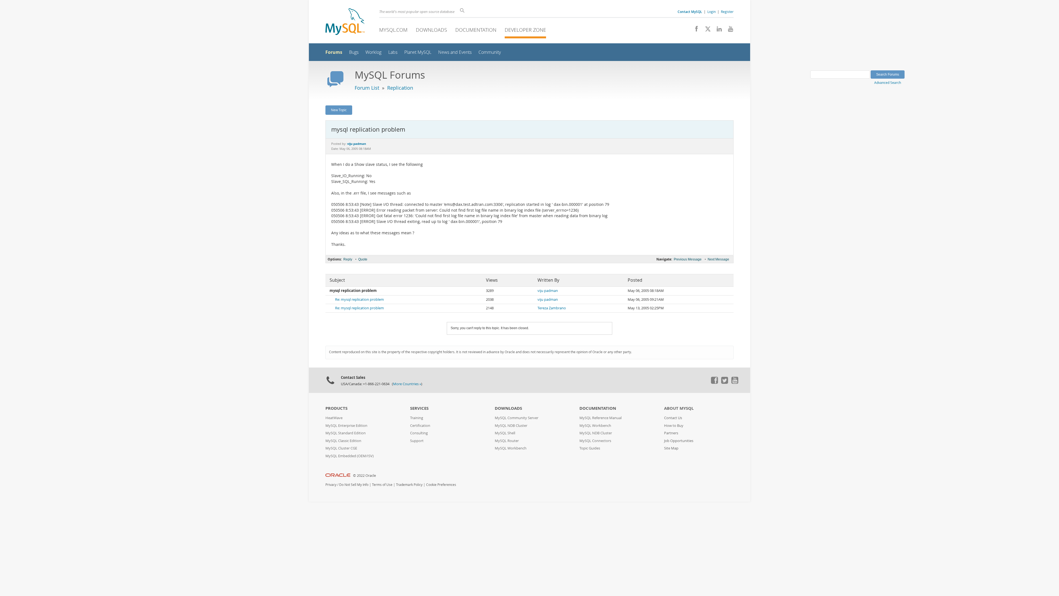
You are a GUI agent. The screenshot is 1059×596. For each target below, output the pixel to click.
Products (336, 408)
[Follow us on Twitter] (724, 382)
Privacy (330, 485)
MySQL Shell (505, 433)
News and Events (455, 52)
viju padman (547, 290)
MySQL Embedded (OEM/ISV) (349, 456)
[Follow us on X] (706, 30)
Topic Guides (589, 448)
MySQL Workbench (510, 448)
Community (489, 52)
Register (727, 11)
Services (419, 408)
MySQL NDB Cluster (511, 425)
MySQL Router (507, 440)
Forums (333, 52)
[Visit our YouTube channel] (728, 30)
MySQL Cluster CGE (341, 448)
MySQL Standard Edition (345, 433)
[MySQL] (345, 22)
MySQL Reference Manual (600, 418)
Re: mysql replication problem (359, 299)
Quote (362, 259)
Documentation (475, 29)
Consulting (419, 433)
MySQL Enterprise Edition (346, 425)
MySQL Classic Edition (343, 440)
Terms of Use (382, 485)
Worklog (373, 52)
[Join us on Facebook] (694, 30)
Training (416, 418)
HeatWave (334, 418)
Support (417, 440)
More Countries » (407, 384)
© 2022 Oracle (364, 475)
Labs (392, 52)
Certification (420, 425)
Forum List (367, 87)
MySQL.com (393, 29)
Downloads (431, 29)
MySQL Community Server (516, 418)
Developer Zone (525, 29)
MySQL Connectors (595, 440)
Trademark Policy (409, 485)
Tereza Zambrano (551, 308)
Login (711, 11)
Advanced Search (887, 82)
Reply (347, 259)
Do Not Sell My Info (353, 485)
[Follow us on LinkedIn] (717, 30)
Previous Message (688, 259)
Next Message (718, 259)
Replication (400, 87)
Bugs (354, 52)
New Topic (339, 110)
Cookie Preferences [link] (441, 485)
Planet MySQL (417, 52)
